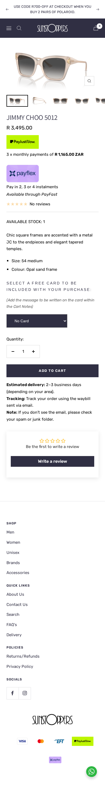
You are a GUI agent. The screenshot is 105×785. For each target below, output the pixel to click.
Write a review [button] (52, 461)
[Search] (19, 28)
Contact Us (17, 604)
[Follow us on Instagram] (25, 693)
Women (13, 542)
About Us (15, 594)
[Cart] (96, 28)
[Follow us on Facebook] (12, 693)
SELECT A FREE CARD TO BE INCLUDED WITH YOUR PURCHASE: (49, 286)
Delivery (14, 634)
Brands (13, 562)
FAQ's (11, 624)
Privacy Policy (19, 666)
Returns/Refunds (23, 656)
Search (12, 614)
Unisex (12, 552)
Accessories (17, 572)
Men (10, 532)
